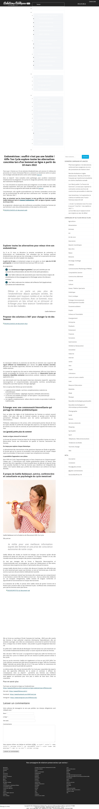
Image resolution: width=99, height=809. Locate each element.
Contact (40, 143)
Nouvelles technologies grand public (80, 401)
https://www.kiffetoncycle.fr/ (18, 691)
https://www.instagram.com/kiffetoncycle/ (23, 697)
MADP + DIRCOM (44, 34)
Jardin (70, 361)
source (39, 175)
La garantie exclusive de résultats (49, 133)
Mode (70, 393)
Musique (71, 397)
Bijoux (70, 253)
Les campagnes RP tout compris (48, 15)
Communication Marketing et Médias (80, 268)
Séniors (71, 419)
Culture (71, 284)
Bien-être (71, 249)
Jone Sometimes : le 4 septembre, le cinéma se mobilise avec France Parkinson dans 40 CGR (80, 197)
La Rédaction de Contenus (47, 61)
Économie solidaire (74, 306)
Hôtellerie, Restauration (76, 346)
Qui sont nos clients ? (44, 77)
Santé (70, 415)
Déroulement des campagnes (47, 110)
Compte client (92, 1)
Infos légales (42, 130)
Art (69, 233)
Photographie (73, 411)
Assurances (72, 241)
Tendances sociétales (75, 443)
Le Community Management (48, 57)
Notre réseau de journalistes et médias (50, 118)
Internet (71, 357)
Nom (5, 713)
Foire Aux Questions (44, 126)
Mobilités (71, 389)
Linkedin (88, 3)
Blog (38, 150)
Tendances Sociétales (71, 788)
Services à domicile (75, 423)
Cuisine (71, 280)
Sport (70, 435)
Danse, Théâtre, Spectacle (77, 288)
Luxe (70, 381)
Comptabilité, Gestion (75, 272)
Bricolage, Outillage (75, 261)
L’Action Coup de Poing (46, 22)
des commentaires (76, 471)
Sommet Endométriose (27, 200)
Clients (39, 74)
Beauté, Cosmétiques (75, 245)
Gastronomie (73, 342)
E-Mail (5, 717)
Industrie (71, 354)
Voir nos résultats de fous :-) (46, 81)
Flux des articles (75, 467)
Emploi (71, 310)
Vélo (70, 450)
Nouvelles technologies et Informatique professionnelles (78, 406)
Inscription (72, 459)
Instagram (93, 3)
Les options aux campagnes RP (47, 40)
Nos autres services (44, 54)
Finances (71, 334)
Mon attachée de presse (46, 30)
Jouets (71, 369)
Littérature (72, 373)
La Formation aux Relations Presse (49, 48)
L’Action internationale (46, 26)
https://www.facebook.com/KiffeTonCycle (23, 694)
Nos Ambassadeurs (44, 89)
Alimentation (73, 225)
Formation (72, 338)
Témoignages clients (44, 85)
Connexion (72, 463)
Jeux (70, 365)
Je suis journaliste (43, 139)
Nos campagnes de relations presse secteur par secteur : (47, 763)
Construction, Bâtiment (76, 276)
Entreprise (72, 322)
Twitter (91, 3)
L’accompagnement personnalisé (48, 114)
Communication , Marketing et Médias (11, 785)
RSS (95, 3)
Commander (40, 8)
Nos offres (40, 12)
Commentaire (7, 724)
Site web (5, 720)
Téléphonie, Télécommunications (79, 439)
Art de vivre (72, 237)
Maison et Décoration (75, 385)
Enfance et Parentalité (76, 314)
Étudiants (71, 326)
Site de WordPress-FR (75, 474)
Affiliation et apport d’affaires (47, 122)
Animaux (71, 229)
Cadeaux (71, 265)
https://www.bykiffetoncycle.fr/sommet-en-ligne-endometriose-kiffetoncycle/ (27, 688)
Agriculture (72, 221)
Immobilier (72, 350)
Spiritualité (72, 431)
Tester (39, 4)
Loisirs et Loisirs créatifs (76, 377)
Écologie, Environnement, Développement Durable (76, 301)
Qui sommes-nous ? (44, 98)
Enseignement (73, 318)
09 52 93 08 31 (82, 3)
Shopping (71, 427)
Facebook (90, 3)
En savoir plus (41, 95)
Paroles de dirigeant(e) (46, 18)
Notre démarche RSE (44, 106)
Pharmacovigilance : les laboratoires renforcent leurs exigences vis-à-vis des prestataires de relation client (80, 167)
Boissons (71, 257)
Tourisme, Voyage (74, 447)
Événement (72, 330)
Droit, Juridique (73, 296)
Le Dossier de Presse (45, 44)
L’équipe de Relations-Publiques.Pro (49, 102)
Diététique (72, 292)
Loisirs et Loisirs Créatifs (40, 795)
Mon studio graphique (46, 65)
